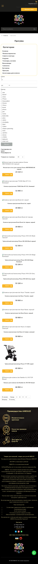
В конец (12, 400)
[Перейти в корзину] (36, 1)
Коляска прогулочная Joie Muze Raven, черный (19, 313)
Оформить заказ (29, 9)
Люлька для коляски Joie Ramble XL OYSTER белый (19, 383)
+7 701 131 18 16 (19, 527)
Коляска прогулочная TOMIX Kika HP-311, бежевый (19, 186)
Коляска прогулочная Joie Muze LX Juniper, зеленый (19, 332)
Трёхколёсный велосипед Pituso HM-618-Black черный (19, 241)
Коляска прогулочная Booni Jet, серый (19, 203)
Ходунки (5, 58)
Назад (12, 397)
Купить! (7, 174)
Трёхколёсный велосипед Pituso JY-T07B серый (19, 364)
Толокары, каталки (9, 61)
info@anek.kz (19, 528)
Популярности (6, 153)
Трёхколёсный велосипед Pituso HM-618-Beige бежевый (19, 261)
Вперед (4, 400)
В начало (5, 397)
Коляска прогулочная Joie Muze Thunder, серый (19, 296)
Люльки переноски (9, 53)
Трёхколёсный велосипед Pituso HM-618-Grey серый (19, 279)
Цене (3, 151)
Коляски (5, 51)
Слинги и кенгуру (8, 56)
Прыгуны (5, 70)
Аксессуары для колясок (11, 73)
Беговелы (5, 68)
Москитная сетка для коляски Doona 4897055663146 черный (19, 168)
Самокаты (5, 66)
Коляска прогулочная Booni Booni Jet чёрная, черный (19, 222)
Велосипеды (6, 63)
